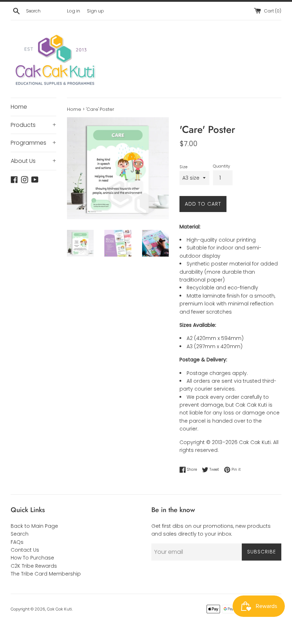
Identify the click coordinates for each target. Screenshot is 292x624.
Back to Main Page (34, 526)
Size (183, 167)
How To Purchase (32, 557)
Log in (73, 11)
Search (19, 533)
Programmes (33, 143)
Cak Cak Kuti (59, 609)
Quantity (221, 166)
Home (19, 107)
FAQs (17, 542)
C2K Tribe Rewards (34, 565)
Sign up (95, 11)
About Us (33, 161)
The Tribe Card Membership (46, 573)
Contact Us (25, 549)
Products (33, 125)
